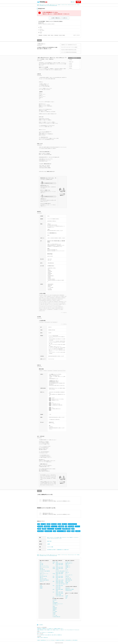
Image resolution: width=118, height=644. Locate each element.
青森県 (57, 563)
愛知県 (62, 577)
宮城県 (62, 563)
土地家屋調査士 (61, 526)
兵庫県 (57, 582)
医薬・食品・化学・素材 (43, 578)
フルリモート (78, 526)
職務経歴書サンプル (45, 628)
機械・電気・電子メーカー (69, 563)
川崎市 (59, 572)
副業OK (54, 606)
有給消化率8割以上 (55, 602)
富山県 (57, 576)
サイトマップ (49, 640)
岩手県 (59, 563)
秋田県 (57, 564)
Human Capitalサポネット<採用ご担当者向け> (72, 640)
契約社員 (41, 586)
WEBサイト (55, 549)
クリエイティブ (42, 572)
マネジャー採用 (55, 615)
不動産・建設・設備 (68, 578)
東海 (53, 577)
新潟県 (57, 573)
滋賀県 (57, 581)
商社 (66, 568)
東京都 (48, 541)
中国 (53, 585)
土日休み (67, 595)
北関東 (54, 567)
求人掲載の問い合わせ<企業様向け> (60, 640)
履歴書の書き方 (39, 628)
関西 (53, 581)
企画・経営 (41, 563)
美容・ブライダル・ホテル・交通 (44, 567)
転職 (38, 632)
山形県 (59, 564)
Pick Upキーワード (44, 632)
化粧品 (73, 528)
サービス (67, 569)
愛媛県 (62, 589)
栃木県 (59, 567)
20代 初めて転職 (71, 526)
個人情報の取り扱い (43, 640)
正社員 (41, 585)
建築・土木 (41, 577)
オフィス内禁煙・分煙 (65, 549)
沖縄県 (60, 594)
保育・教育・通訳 (42, 569)
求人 (40, 632)
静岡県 (59, 577)
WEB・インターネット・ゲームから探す (44, 4)
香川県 (59, 589)
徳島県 (57, 589)
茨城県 (57, 567)
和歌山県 (62, 582)
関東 (66, 526)
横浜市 (57, 572)
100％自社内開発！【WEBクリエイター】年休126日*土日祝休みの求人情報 (48, 5)
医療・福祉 (41, 568)
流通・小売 (67, 572)
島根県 (59, 585)
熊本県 (57, 593)
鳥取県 (57, 585)
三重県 (57, 578)
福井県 (62, 576)
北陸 (53, 576)
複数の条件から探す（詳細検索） (70, 589)
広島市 (59, 588)
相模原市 (62, 572)
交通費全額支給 (59, 549)
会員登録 (78, 2)
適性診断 (59, 628)
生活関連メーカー (68, 567)
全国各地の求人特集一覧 (69, 590)
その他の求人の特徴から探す (56, 616)
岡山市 (57, 588)
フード (66, 573)
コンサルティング (68, 577)
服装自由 (54, 610)
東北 (53, 563)
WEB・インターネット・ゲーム (53, 4)
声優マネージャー (58, 528)
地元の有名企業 (40, 526)
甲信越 (54, 573)
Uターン (62, 628)
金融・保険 (67, 576)
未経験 (38, 637)
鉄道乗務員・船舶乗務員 (66, 528)
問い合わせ (53, 640)
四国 (53, 589)
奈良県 (59, 582)
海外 (53, 597)
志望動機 (55, 628)
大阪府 (62, 581)
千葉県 (59, 568)
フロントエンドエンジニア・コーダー (72, 4)
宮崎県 (62, 593)
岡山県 (62, 585)
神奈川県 (57, 569)
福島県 (62, 564)
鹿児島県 (57, 594)
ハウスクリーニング (51, 528)
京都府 (59, 581)
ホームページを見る (51, 423)
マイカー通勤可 (55, 611)
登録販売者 (44, 528)
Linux (52, 549)
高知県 (57, 590)
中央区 (50, 541)
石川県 (59, 576)
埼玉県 (57, 568)
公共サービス (42, 581)
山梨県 (59, 573)
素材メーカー (67, 564)
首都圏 (54, 568)
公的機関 (67, 582)
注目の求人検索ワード (51, 632)
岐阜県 (57, 577)
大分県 (59, 593)
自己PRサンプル (51, 628)
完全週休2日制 (55, 607)
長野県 (62, 573)
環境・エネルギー (68, 581)
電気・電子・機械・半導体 (43, 576)
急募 (53, 601)
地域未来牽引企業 (47, 526)
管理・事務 (41, 564)
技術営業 (39, 528)
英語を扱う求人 (46, 637)
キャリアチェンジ (54, 526)
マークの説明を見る (64, 312)
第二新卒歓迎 (49, 549)
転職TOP (38, 4)
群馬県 (62, 567)
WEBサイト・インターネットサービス (62, 4)
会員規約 (39, 640)
